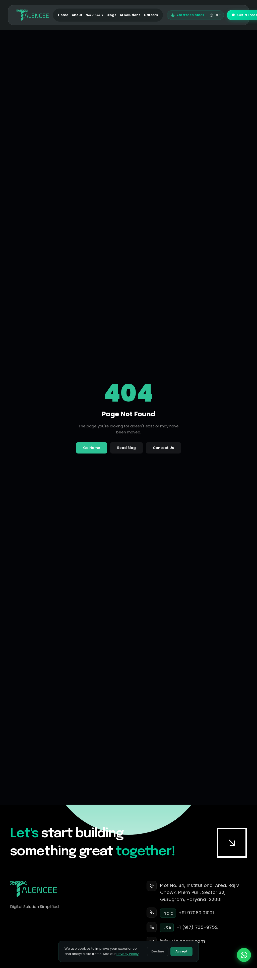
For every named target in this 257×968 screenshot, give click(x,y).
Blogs (111, 15)
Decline (157, 951)
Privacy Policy (127, 953)
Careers (151, 15)
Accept (181, 951)
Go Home (91, 447)
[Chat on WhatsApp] (244, 955)
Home (63, 15)
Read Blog (126, 447)
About (77, 15)
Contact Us (163, 447)
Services (94, 15)
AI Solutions (130, 15)
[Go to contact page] (232, 843)
